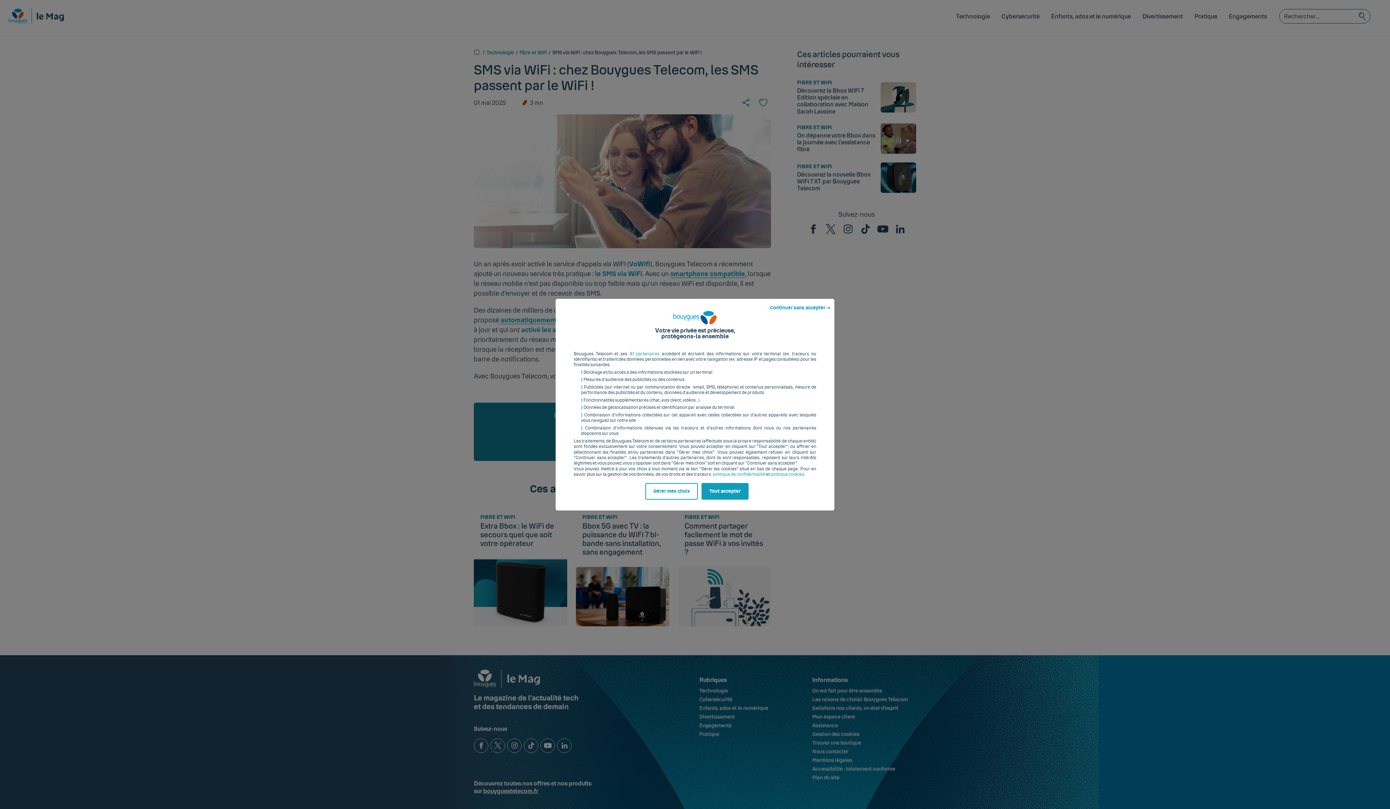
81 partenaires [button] (645, 353)
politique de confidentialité (739, 474)
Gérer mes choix (671, 491)
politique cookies (787, 474)
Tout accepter (725, 491)
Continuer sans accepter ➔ (800, 308)
